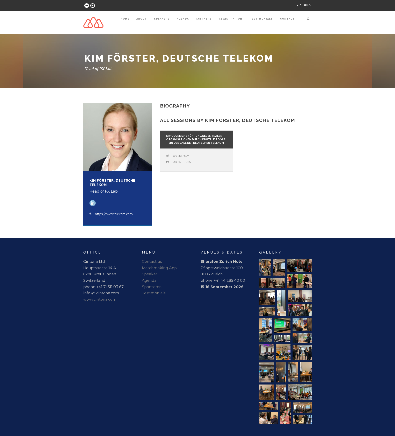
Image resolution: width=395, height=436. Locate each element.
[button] (265, 267)
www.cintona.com (99, 299)
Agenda (183, 19)
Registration (230, 19)
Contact (287, 19)
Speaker (149, 274)
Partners (204, 19)
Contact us (152, 261)
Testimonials (261, 19)
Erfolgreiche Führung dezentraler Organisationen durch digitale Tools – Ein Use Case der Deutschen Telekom (195, 139)
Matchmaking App (159, 268)
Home (125, 19)
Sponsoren (152, 287)
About (141, 19)
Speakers (162, 19)
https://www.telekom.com (114, 214)
